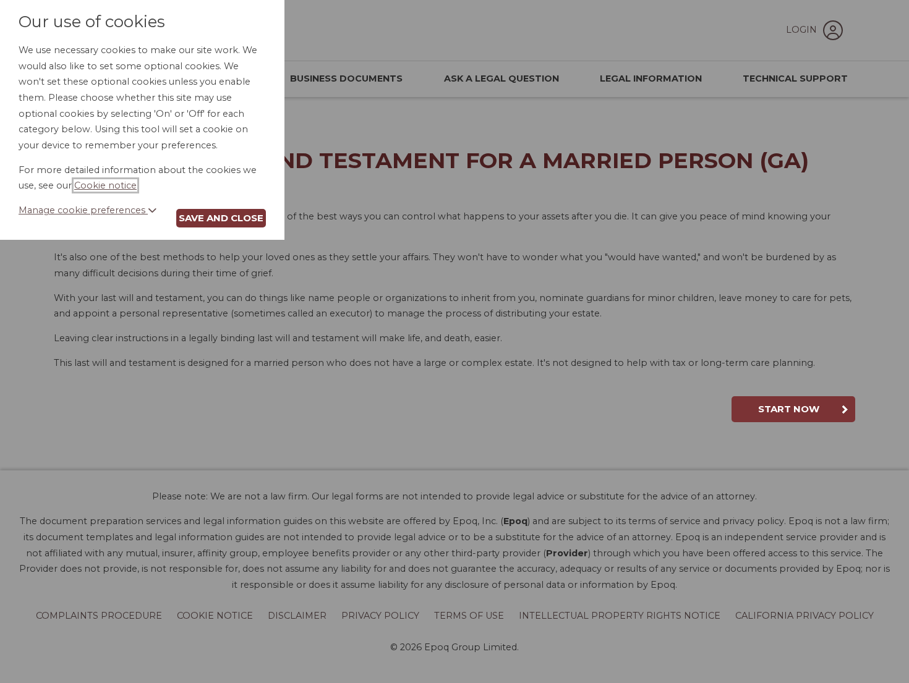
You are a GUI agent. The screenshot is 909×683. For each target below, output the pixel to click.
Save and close (221, 218)
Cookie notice (105, 185)
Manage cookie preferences (83, 210)
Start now (788, 409)
